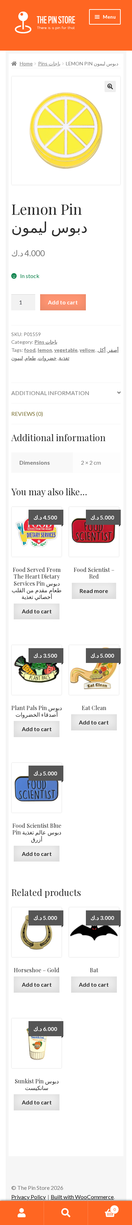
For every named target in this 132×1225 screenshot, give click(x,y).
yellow (87, 350)
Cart (102, 1207)
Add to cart (63, 302)
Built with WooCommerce (82, 1196)
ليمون (17, 358)
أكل (102, 350)
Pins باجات (49, 63)
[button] (110, 86)
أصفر (113, 350)
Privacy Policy (28, 1196)
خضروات (47, 358)
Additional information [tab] (50, 392)
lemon (45, 350)
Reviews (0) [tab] (27, 413)
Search (66, 1213)
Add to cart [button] (37, 611)
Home (26, 63)
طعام (30, 358)
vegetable (65, 350)
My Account (22, 1213)
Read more (94, 590)
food (30, 350)
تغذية (64, 358)
